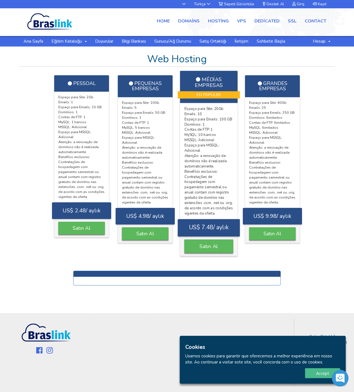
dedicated (267, 21)
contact (315, 21)
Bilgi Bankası (134, 41)
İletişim (241, 41)
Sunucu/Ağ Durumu (172, 41)
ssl (292, 21)
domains (189, 21)
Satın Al (81, 228)
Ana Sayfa (33, 41)
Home (163, 21)
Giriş (300, 4)
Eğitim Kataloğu (67, 41)
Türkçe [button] (200, 4)
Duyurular (104, 41)
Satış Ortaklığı (212, 41)
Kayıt (321, 4)
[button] (181, 4)
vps (241, 21)
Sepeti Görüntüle (238, 4)
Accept (322, 373)
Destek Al (275, 4)
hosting (218, 21)
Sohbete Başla (271, 41)
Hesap (320, 41)
